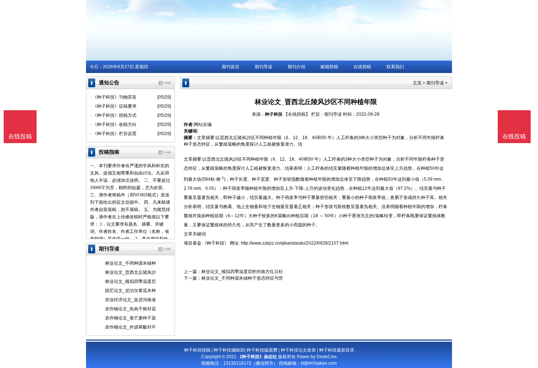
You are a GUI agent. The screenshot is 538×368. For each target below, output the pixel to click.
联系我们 (395, 66)
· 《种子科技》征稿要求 (113, 106)
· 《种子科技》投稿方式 (113, 115)
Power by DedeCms (317, 356)
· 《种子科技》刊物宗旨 (113, 97)
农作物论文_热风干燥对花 (130, 308)
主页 (417, 82)
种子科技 (274, 114)
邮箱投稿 (329, 66)
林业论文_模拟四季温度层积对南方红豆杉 (242, 271)
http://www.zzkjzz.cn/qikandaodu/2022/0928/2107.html (294, 243)
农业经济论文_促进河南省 (130, 299)
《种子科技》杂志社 (257, 356)
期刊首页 (230, 66)
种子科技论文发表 (298, 350)
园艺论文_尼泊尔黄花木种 (130, 290)
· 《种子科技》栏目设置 (113, 133)
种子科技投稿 (197, 350)
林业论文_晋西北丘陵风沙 (130, 272)
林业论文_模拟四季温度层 (130, 281)
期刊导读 (263, 66)
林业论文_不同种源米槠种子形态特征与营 (242, 278)
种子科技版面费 (262, 350)
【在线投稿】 (297, 114)
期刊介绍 (296, 66)
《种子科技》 (215, 243)
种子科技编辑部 (229, 350)
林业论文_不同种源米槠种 (130, 263)
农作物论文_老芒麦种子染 (130, 318)
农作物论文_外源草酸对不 (130, 327)
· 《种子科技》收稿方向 (113, 124)
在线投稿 (362, 66)
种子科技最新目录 (336, 350)
